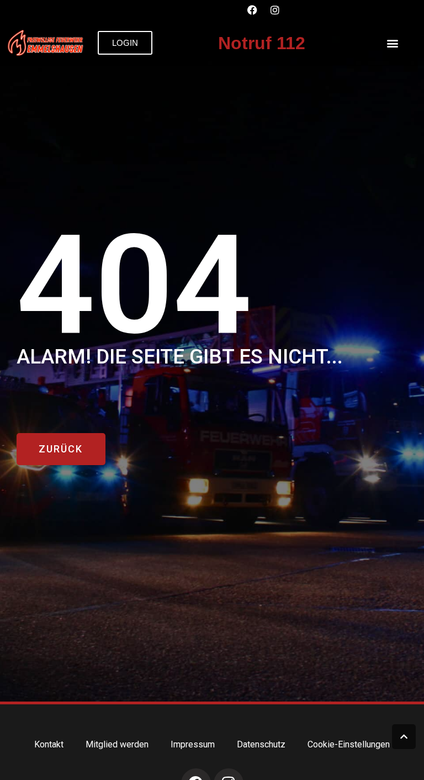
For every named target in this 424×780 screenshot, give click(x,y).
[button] (393, 43)
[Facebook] (252, 10)
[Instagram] (275, 10)
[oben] (404, 736)
